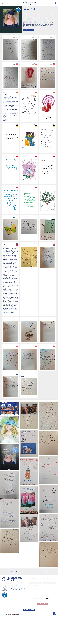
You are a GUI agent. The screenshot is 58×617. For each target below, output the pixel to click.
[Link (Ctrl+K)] (48, 587)
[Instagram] (3, 3)
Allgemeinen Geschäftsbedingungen (14, 589)
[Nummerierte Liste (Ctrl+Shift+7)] (43, 587)
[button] (42, 598)
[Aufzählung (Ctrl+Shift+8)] (44, 587)
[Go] (54, 613)
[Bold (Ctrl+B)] (30, 587)
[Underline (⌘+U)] (33, 587)
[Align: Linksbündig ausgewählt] (41, 587)
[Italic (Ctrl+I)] (32, 587)
